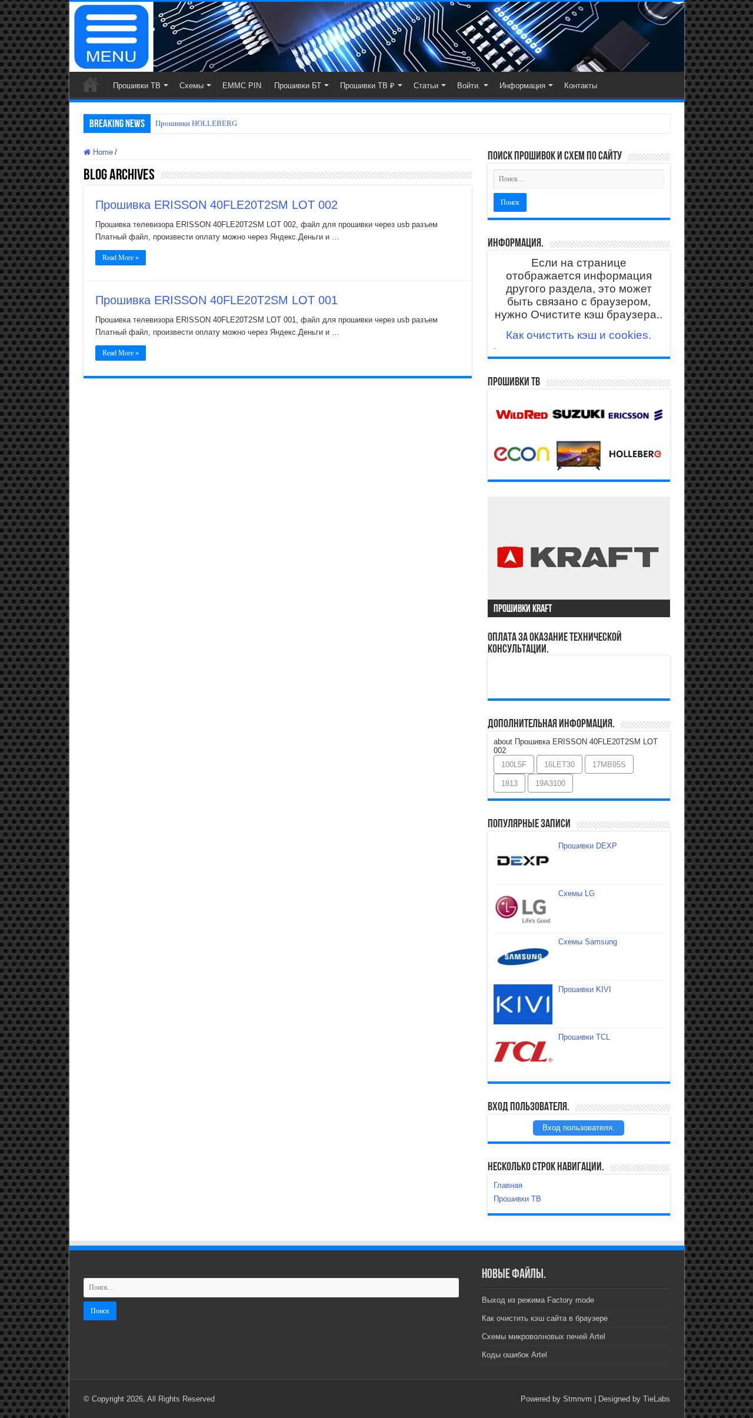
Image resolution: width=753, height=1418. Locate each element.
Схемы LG (576, 893)
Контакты (580, 85)
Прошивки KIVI (584, 989)
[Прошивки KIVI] (523, 1004)
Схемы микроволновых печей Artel (543, 1336)
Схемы (191, 85)
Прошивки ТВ (137, 85)
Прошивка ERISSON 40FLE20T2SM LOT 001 (216, 300)
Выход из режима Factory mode (538, 1300)
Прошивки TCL (584, 1037)
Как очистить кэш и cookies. (578, 335)
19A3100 (550, 783)
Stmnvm (577, 1398)
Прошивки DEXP (587, 845)
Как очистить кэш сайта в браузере (545, 1318)
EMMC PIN (241, 85)
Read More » (120, 258)
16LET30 (559, 764)
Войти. (469, 85)
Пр (160, 123)
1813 (509, 783)
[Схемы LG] (523, 908)
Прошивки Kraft (523, 609)
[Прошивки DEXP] (523, 861)
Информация (522, 85)
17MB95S (609, 764)
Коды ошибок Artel (514, 1354)
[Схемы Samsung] (523, 957)
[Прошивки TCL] (523, 1052)
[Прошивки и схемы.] (376, 37)
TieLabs (656, 1398)
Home (102, 152)
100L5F (514, 764)
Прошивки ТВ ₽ (367, 85)
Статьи (426, 85)
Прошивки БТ (297, 85)
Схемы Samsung (587, 941)
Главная (90, 84)
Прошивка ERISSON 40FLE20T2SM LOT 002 (216, 204)
